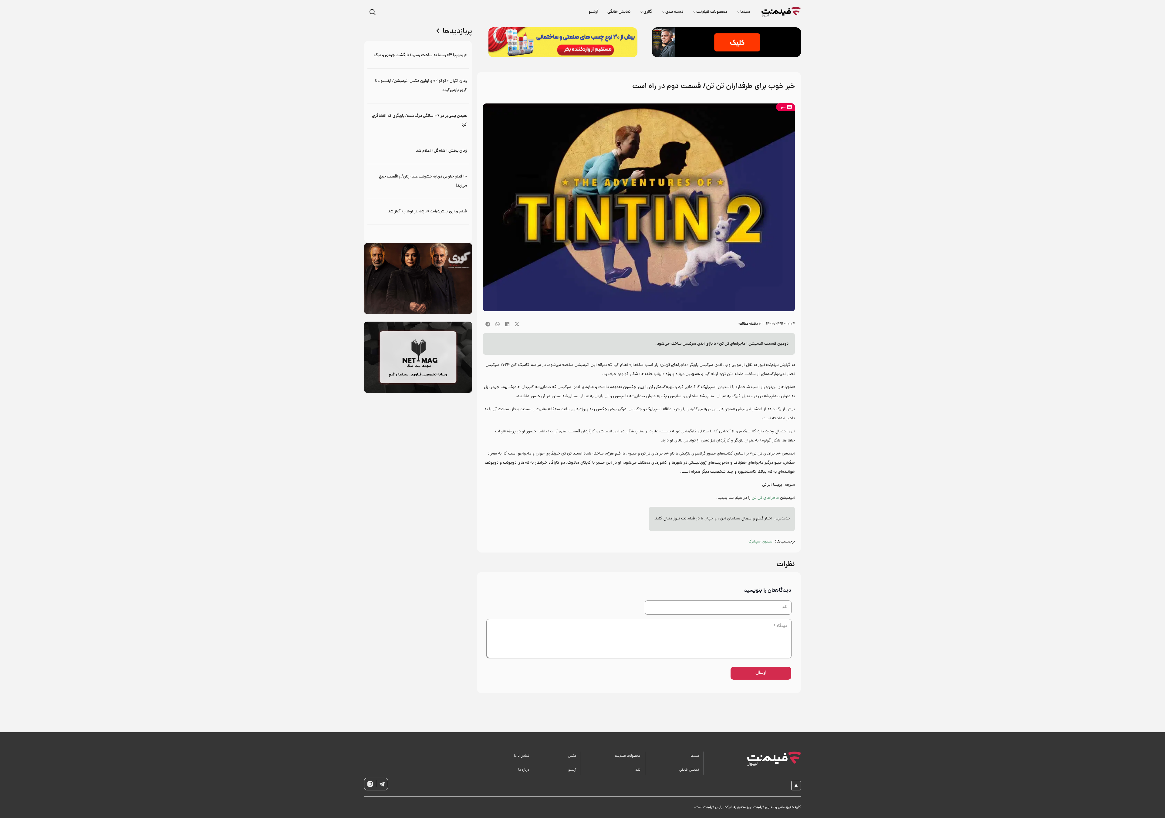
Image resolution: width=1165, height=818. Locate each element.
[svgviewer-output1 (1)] (767, 759)
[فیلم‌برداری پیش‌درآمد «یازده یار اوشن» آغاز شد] (418, 211)
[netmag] (418, 357)
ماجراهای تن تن (765, 498)
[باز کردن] (372, 12)
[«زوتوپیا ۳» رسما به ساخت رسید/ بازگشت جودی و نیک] (418, 55)
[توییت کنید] (517, 324)
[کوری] (418, 278)
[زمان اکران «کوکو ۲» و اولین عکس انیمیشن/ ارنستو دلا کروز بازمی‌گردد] (418, 86)
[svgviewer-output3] (370, 784)
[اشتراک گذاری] (507, 324)
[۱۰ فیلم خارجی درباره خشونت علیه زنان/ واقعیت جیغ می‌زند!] (418, 181)
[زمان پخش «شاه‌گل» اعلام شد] (418, 150)
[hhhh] (781, 12)
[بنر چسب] (562, 42)
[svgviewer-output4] (382, 784)
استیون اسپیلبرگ (760, 542)
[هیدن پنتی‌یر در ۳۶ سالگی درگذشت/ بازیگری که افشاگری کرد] (418, 121)
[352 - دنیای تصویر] (726, 42)
